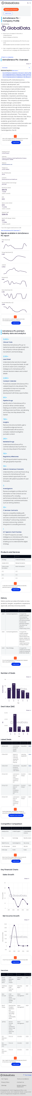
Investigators (8, 488)
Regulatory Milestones (11, 456)
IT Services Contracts (10, 510)
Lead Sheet (7, 359)
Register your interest (11, 9)
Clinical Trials (7, 342)
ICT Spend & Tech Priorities (12, 532)
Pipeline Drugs (8, 400)
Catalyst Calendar (9, 381)
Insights (6, 422)
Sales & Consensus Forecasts (13, 469)
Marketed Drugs (8, 442)
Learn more (8, 13)
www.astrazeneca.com (7, 164)
